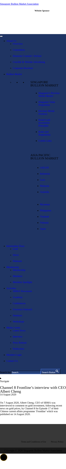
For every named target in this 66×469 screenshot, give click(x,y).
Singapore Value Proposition (46, 103)
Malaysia (44, 185)
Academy (18, 297)
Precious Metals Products (46, 112)
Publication (18, 348)
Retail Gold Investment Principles (44, 123)
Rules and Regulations (44, 133)
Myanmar (45, 204)
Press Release (20, 342)
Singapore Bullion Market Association (19, 4)
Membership (12, 267)
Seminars (17, 315)
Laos (42, 179)
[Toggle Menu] (1, 36)
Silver (16, 255)
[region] (49, 22)
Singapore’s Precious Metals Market (49, 94)
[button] (3, 457)
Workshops (18, 321)
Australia (44, 192)
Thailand (44, 216)
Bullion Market (14, 74)
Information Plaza (15, 246)
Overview (18, 43)
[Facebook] (23, 431)
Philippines (45, 210)
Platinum (17, 261)
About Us (11, 41)
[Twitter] (43, 431)
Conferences (19, 303)
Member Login (14, 354)
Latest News (19, 330)
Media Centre (13, 327)
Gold (15, 249)
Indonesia (45, 173)
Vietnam (44, 222)
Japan (43, 228)
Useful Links (45, 140)
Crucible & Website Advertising (29, 62)
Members (17, 276)
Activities (11, 288)
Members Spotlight (22, 282)
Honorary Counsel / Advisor (27, 56)
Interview (17, 336)
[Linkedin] (33, 431)
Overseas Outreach (22, 309)
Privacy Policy (57, 442)
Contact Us (12, 361)
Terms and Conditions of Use (33, 442)
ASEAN (44, 167)
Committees (19, 49)
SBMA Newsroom (22, 291)
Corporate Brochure (23, 68)
